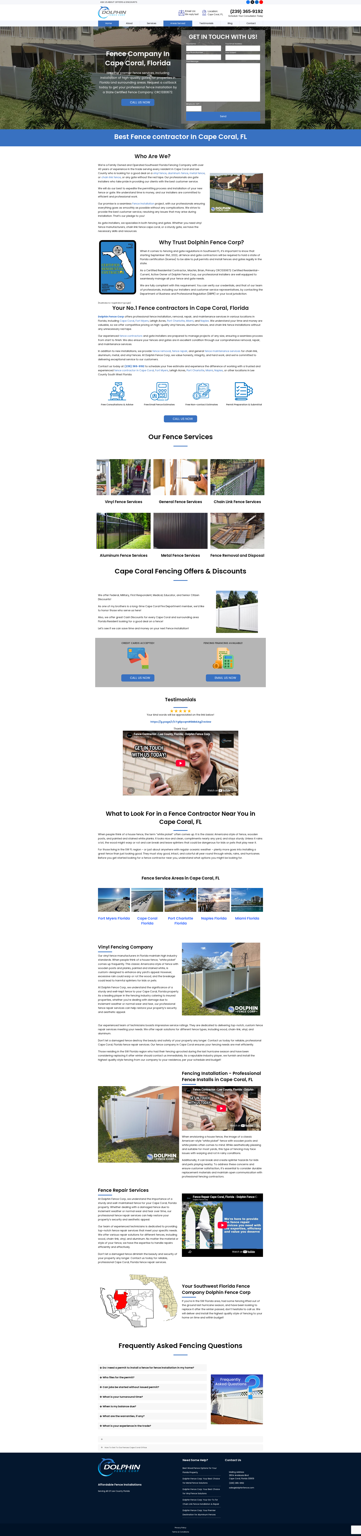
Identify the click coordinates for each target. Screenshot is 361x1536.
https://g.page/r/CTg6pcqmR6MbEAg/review (180, 721)
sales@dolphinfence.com (241, 1487)
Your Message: (192, 61)
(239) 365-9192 (236, 1483)
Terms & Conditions (180, 1532)
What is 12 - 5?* (192, 104)
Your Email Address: (233, 44)
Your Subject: (230, 52)
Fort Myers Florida (114, 918)
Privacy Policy (180, 1527)
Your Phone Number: (194, 52)
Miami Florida (247, 918)
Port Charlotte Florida (180, 921)
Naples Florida (214, 918)
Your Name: (191, 44)
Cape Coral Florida (147, 921)
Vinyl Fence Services (123, 501)
